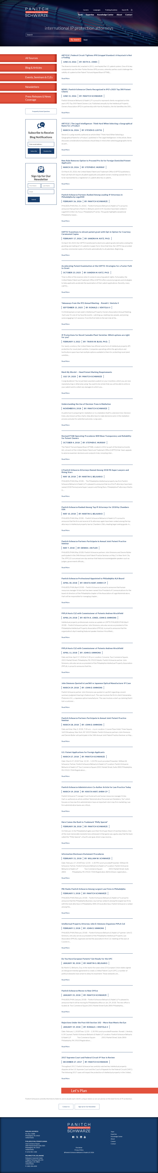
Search (124, 10)
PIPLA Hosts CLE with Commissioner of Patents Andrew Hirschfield (92, 613)
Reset (85, 40)
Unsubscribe (47, 151)
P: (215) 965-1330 (31, 1152)
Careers (86, 10)
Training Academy (111, 10)
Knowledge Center (105, 15)
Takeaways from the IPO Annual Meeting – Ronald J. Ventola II (90, 303)
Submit (34, 199)
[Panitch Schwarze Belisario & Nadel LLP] (36, 12)
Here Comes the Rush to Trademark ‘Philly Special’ (85, 822)
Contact (128, 15)
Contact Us (66, 1106)
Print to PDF (132, 9)
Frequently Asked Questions (41, 111)
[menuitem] (80, 15)
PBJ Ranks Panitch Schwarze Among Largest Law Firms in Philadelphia (94, 889)
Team (80, 15)
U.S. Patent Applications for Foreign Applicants (83, 752)
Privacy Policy (79, 1150)
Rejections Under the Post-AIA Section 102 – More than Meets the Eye (94, 1022)
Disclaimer (79, 1147)
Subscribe (34, 151)
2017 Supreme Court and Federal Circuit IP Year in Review (88, 1057)
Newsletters (32, 86)
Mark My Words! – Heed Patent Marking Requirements (87, 372)
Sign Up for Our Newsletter (87, 1106)
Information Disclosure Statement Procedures (83, 854)
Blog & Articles (33, 67)
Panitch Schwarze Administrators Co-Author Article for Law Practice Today (96, 787)
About (119, 15)
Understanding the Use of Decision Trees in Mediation (86, 404)
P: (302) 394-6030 (31, 1166)
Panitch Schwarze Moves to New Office (80, 991)
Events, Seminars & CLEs (39, 77)
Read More (66, 78)
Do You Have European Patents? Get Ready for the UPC (87, 959)
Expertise (90, 15)
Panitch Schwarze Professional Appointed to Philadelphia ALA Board (93, 578)
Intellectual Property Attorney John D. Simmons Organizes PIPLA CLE (93, 924)
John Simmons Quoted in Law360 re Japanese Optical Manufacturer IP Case (96, 683)
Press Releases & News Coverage (38, 98)
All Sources (31, 58)
